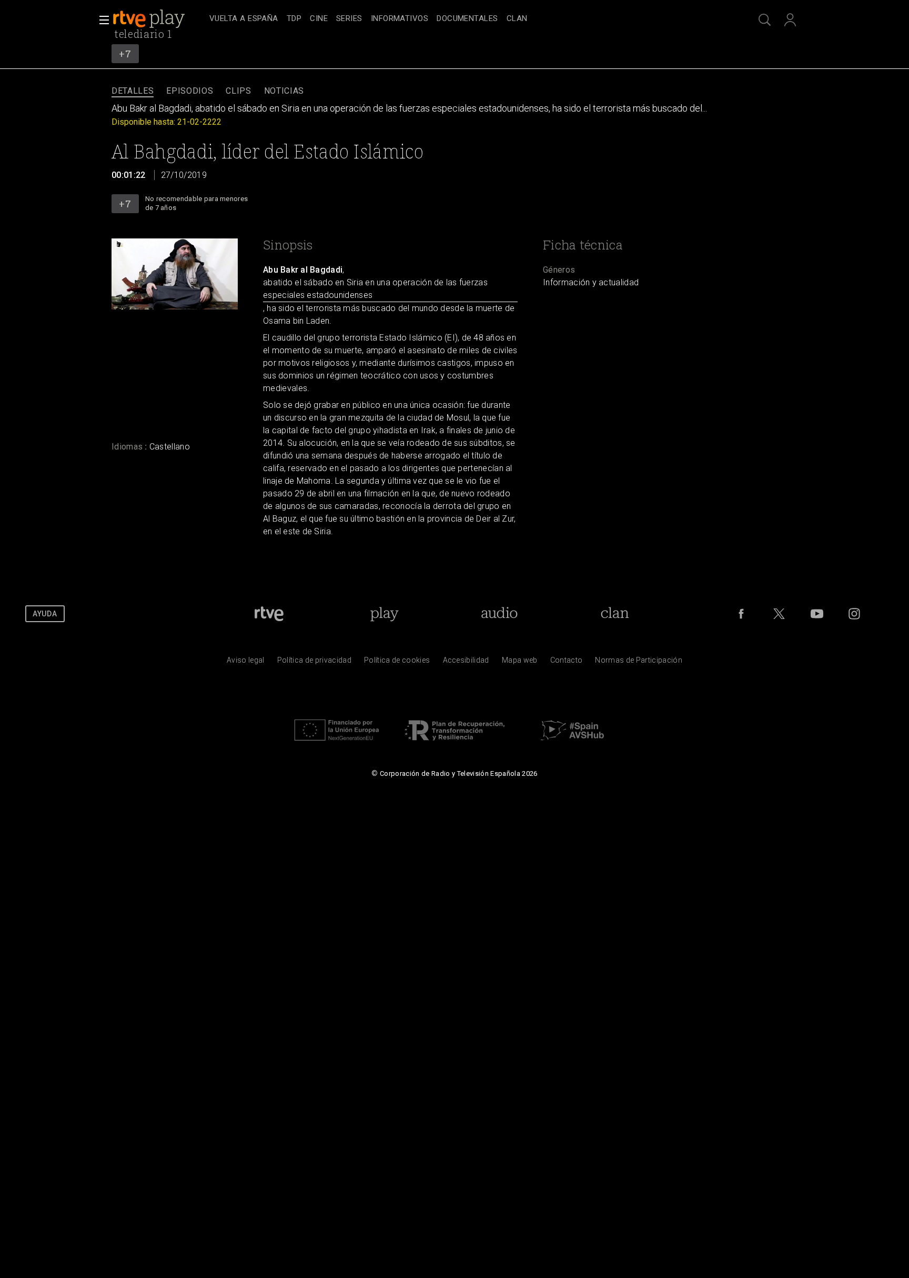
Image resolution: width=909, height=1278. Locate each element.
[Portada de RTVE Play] (150, 18)
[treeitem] (243, 19)
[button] (101, 20)
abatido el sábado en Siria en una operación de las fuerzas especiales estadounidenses (375, 288)
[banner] (159, 18)
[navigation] (466, 18)
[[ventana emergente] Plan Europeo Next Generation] (336, 743)
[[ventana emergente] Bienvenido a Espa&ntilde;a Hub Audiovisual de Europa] (572, 743)
